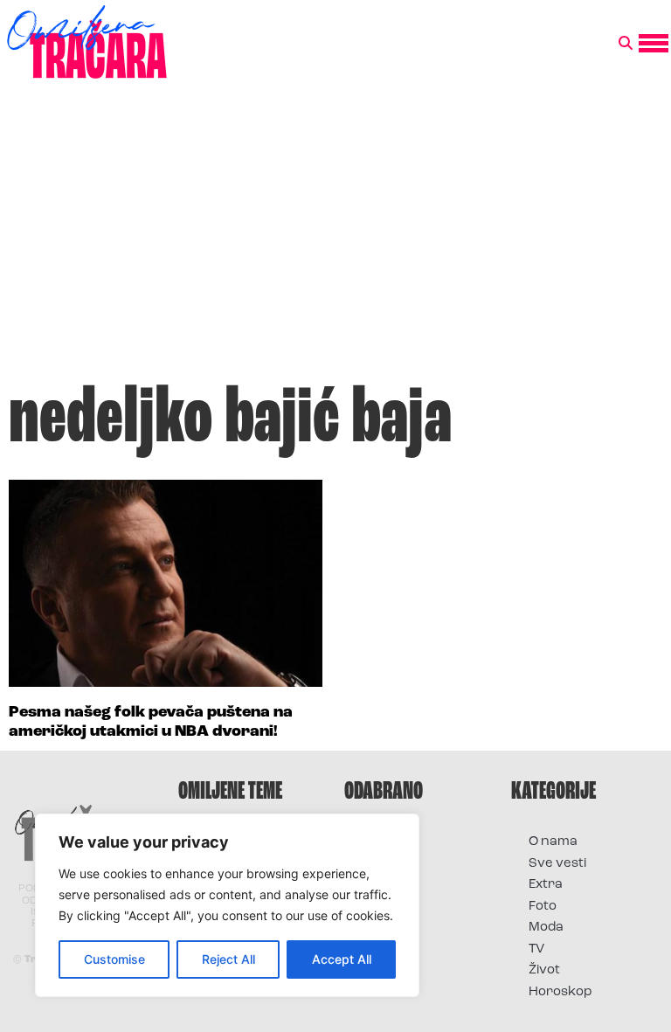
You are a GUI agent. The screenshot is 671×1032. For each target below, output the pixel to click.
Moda (546, 927)
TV (536, 949)
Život (544, 970)
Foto (543, 906)
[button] (625, 43)
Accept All (341, 959)
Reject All (228, 959)
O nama (553, 841)
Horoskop (560, 992)
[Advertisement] (335, 239)
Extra (546, 884)
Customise (114, 959)
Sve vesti (557, 863)
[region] (227, 905)
